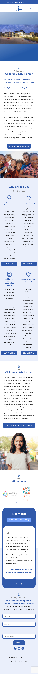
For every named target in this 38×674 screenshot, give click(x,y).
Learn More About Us (19, 146)
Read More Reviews (18, 520)
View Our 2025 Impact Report (13, 2)
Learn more (9, 264)
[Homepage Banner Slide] (19, 36)
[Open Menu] (4, 8)
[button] (33, 8)
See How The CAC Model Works (19, 425)
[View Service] (9, 197)
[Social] (15, 648)
